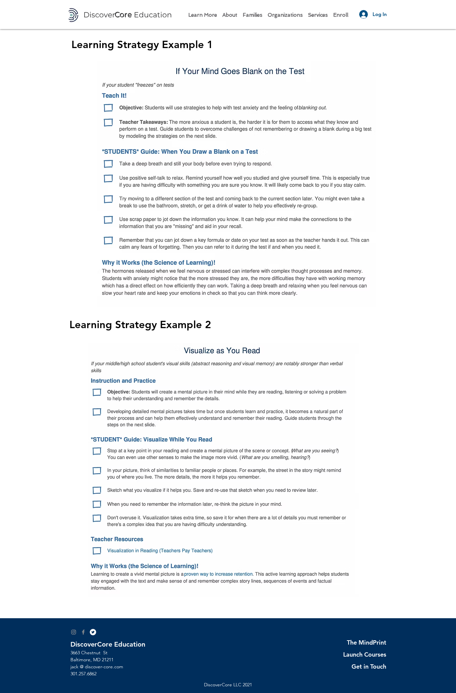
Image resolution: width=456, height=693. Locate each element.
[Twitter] (93, 632)
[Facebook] (83, 632)
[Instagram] (73, 632)
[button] (203, 12)
